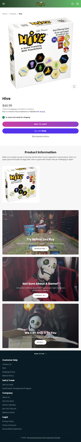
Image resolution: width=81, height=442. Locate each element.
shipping (13, 109)
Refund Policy (8, 375)
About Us (6, 397)
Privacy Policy (8, 421)
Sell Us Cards (7, 384)
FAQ (4, 368)
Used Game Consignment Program (16, 388)
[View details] (40, 232)
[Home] (40, 3)
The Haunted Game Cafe (36, 438)
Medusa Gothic (8, 412)
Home (4, 14)
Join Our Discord (9, 408)
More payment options (40, 136)
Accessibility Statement (12, 429)
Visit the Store (8, 401)
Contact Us (6, 364)
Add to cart (40, 124)
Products (12, 14)
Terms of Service (9, 425)
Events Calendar (9, 405)
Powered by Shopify (52, 438)
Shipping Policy (8, 372)
